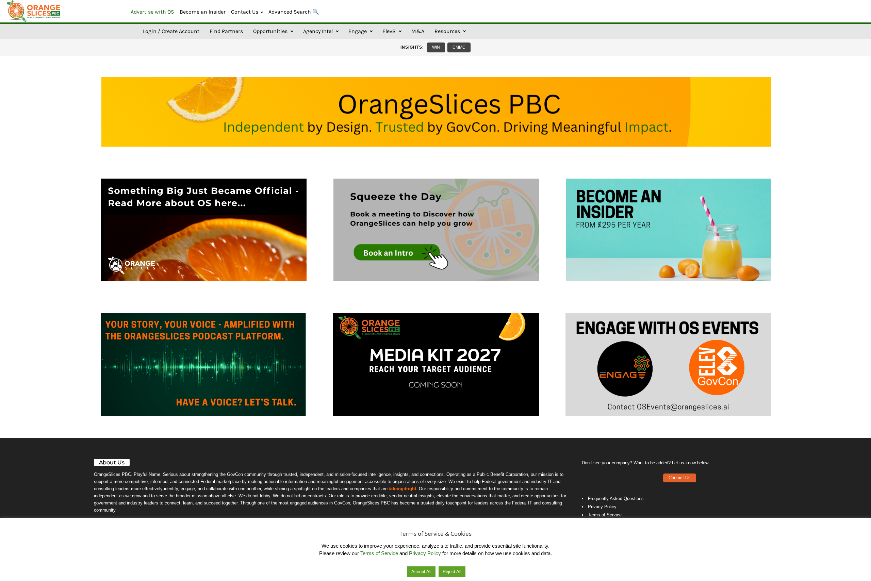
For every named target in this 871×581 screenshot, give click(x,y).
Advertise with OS (152, 12)
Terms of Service (605, 514)
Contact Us (244, 12)
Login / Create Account (171, 31)
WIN (436, 47)
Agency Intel (318, 31)
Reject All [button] (452, 571)
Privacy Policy (602, 506)
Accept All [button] (421, 571)
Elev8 (389, 31)
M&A (417, 31)
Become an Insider (203, 12)
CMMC (459, 47)
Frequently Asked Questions (616, 498)
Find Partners (226, 31)
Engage (357, 31)
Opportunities (270, 31)
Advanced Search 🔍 (293, 12)
